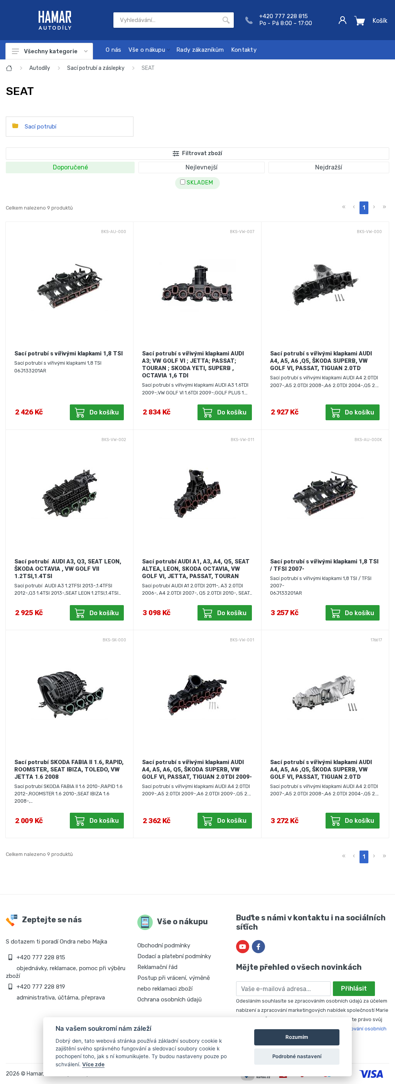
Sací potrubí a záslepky (96, 68)
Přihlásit (354, 988)
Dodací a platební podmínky (174, 956)
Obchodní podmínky (163, 945)
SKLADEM (199, 182)
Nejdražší (328, 167)
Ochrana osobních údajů (169, 999)
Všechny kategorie (51, 51)
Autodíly (39, 68)
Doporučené (70, 167)
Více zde (93, 1064)
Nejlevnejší (202, 167)
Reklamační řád (157, 967)
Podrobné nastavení (296, 1056)
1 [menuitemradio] (364, 208)
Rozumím (296, 1037)
